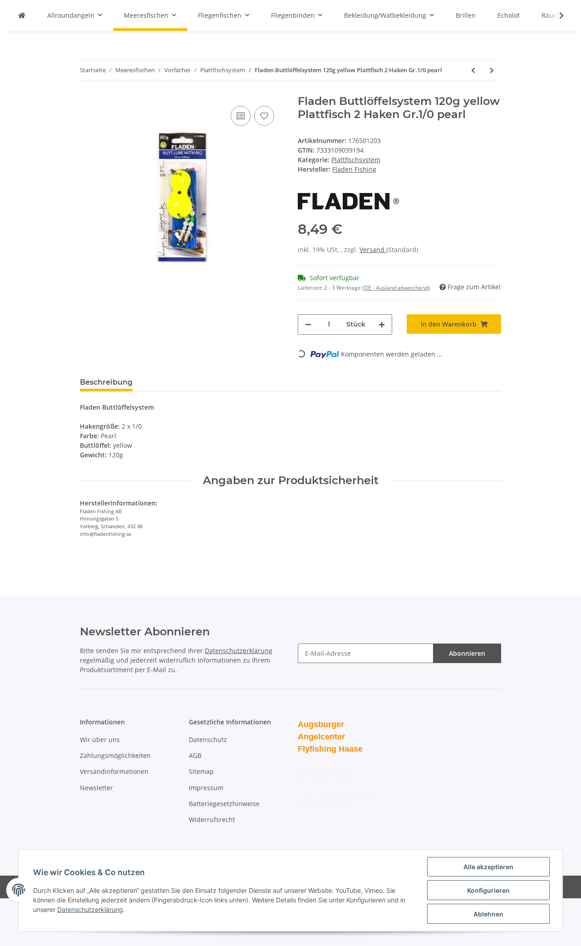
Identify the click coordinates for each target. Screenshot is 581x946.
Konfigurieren (488, 890)
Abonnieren (467, 653)
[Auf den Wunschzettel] (264, 116)
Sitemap (201, 771)
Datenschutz (208, 739)
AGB (195, 755)
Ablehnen (488, 914)
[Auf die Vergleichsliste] (241, 116)
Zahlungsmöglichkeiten (115, 755)
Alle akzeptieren (488, 867)
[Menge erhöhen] (382, 324)
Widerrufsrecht (212, 819)
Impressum (206, 787)
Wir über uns (100, 739)
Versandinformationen (114, 771)
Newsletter (96, 787)
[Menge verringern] (308, 324)
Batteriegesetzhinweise (224, 803)
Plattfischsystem (355, 159)
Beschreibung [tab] (106, 382)
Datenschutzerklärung (238, 650)
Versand (372, 249)
